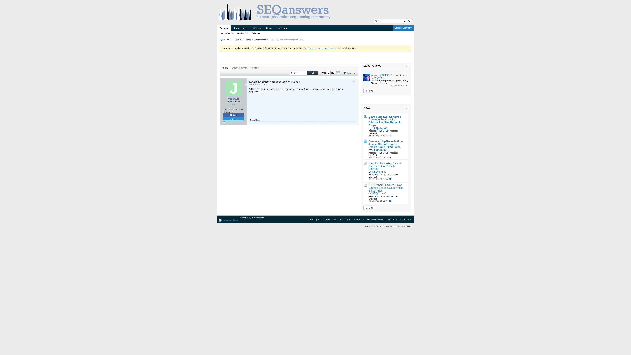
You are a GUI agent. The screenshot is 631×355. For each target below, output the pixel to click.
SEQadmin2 (379, 77)
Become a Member (375, 220)
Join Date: (229, 109)
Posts (225, 68)
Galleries (282, 28)
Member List (242, 33)
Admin (347, 220)
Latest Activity (239, 68)
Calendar (256, 33)
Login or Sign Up (402, 28)
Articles (257, 28)
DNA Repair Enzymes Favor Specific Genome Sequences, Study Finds (386, 188)
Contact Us (324, 220)
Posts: (227, 112)
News (269, 28)
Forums (224, 28)
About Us (392, 220)
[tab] (225, 68)
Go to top (405, 220)
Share (235, 115)
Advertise (359, 220)
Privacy (337, 220)
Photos (255, 68)
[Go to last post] (390, 135)
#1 (354, 82)
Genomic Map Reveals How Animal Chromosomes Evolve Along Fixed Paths (386, 144)
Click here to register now (320, 48)
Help (312, 220)
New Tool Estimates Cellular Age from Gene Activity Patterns (385, 166)
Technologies (240, 28)
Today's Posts (226, 33)
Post (235, 119)
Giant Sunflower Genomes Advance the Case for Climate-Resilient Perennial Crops (385, 121)
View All (369, 91)
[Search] (409, 21)
